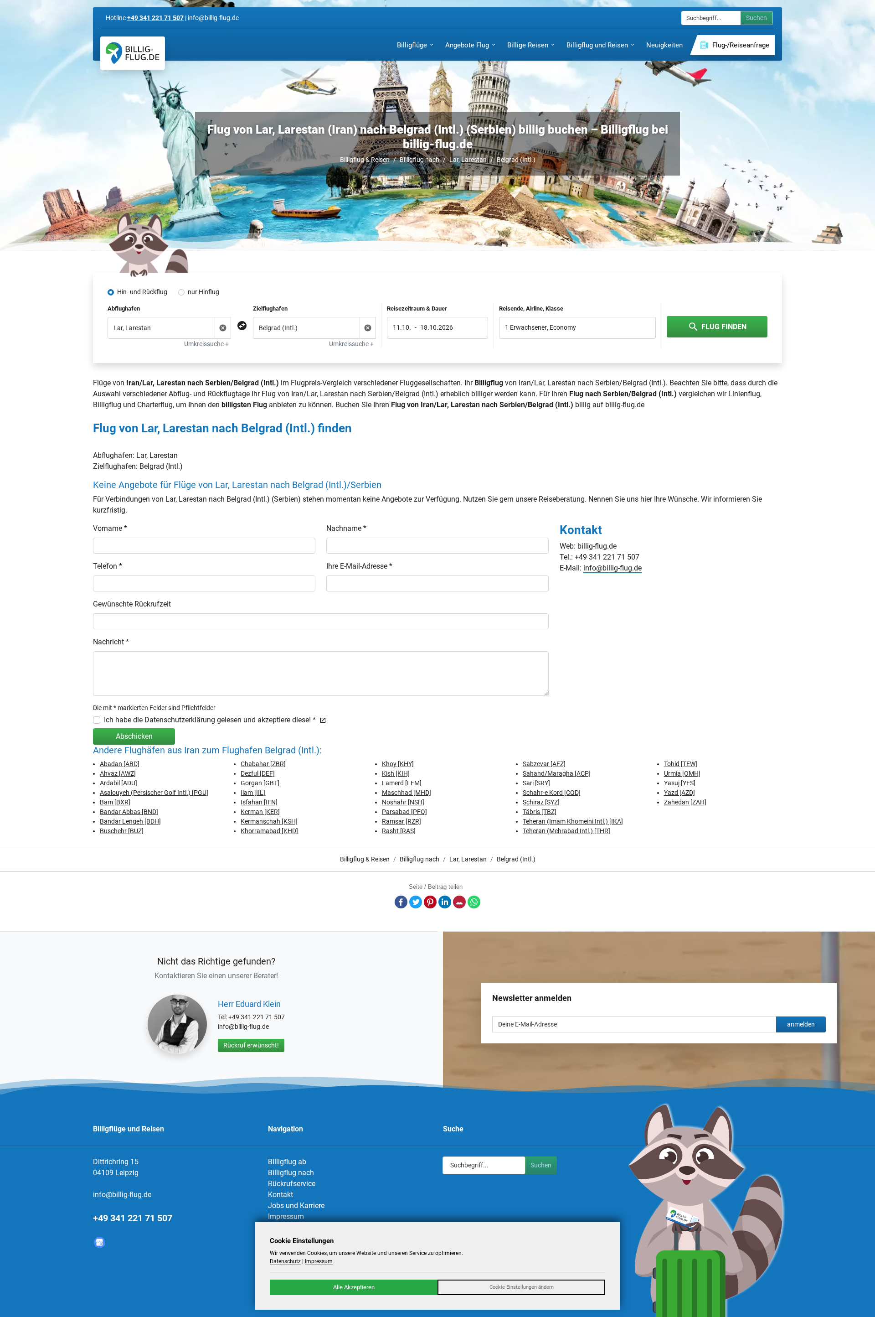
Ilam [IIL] (253, 792)
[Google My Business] (99, 1242)
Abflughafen (124, 308)
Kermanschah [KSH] (269, 821)
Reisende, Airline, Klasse (531, 308)
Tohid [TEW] (680, 763)
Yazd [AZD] (679, 792)
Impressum (286, 1216)
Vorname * (110, 528)
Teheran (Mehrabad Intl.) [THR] (566, 831)
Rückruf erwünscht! (251, 1045)
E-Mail (459, 902)
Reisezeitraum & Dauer (417, 308)
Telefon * (107, 566)
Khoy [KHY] (398, 763)
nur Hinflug (203, 292)
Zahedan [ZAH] (685, 802)
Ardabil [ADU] (118, 783)
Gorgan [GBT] (260, 783)
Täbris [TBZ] (539, 811)
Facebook (401, 902)
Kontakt (280, 1194)
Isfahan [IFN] (259, 802)
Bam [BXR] (115, 802)
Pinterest (430, 902)
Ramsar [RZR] (401, 821)
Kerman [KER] (260, 811)
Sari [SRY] (536, 783)
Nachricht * (111, 642)
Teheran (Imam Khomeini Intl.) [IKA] (573, 821)
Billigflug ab (287, 1161)
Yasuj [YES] (679, 783)
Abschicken (134, 736)
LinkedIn (444, 902)
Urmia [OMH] (682, 773)
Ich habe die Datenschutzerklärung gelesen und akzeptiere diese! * (210, 720)
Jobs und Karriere (296, 1205)
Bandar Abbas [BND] (129, 811)
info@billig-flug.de (612, 568)
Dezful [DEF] (258, 773)
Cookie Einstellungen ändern (521, 1287)
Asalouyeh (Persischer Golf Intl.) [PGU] (154, 792)
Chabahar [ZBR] (263, 763)
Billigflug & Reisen (365, 159)
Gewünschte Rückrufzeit (132, 604)
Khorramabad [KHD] (269, 831)
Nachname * (346, 528)
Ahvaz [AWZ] (118, 773)
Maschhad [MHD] (406, 792)
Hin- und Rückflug (142, 292)
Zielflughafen (270, 308)
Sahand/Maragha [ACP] (557, 773)
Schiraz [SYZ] (541, 802)
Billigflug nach (419, 159)
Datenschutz (285, 1261)
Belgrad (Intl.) (516, 159)
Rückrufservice (291, 1183)
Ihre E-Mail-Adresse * (359, 566)
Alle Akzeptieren (354, 1287)
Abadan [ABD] (119, 763)
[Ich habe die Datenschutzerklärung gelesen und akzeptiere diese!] (321, 720)
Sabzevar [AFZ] (544, 763)
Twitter (415, 902)
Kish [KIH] (396, 773)
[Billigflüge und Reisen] (132, 53)
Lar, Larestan (468, 159)
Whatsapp (474, 902)
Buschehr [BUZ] (122, 831)
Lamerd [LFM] (402, 783)
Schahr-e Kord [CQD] (552, 792)
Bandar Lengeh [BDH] (130, 821)
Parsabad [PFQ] (404, 811)
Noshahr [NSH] (403, 802)
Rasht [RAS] (399, 831)
